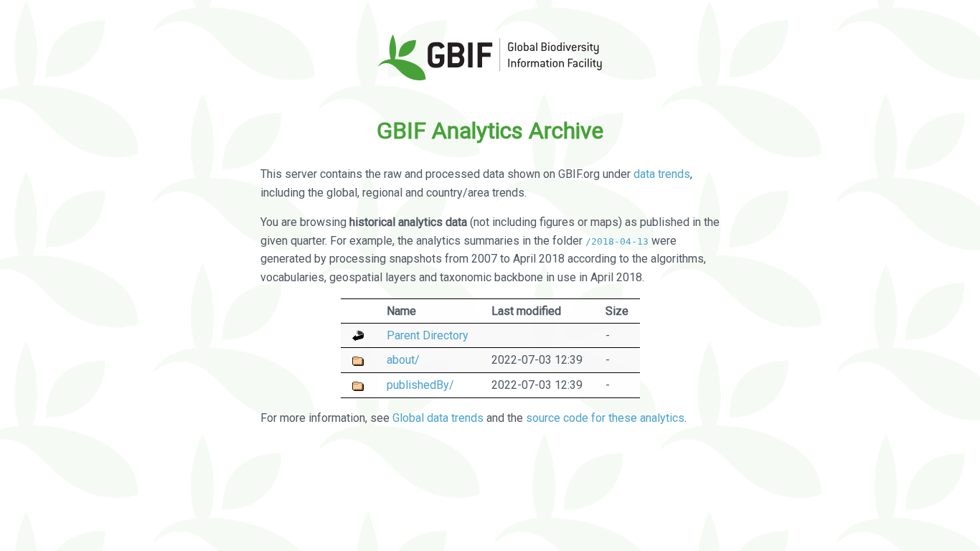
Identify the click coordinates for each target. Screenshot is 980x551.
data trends (661, 174)
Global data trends (438, 418)
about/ (403, 360)
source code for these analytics (605, 418)
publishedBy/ (420, 385)
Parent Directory (427, 335)
